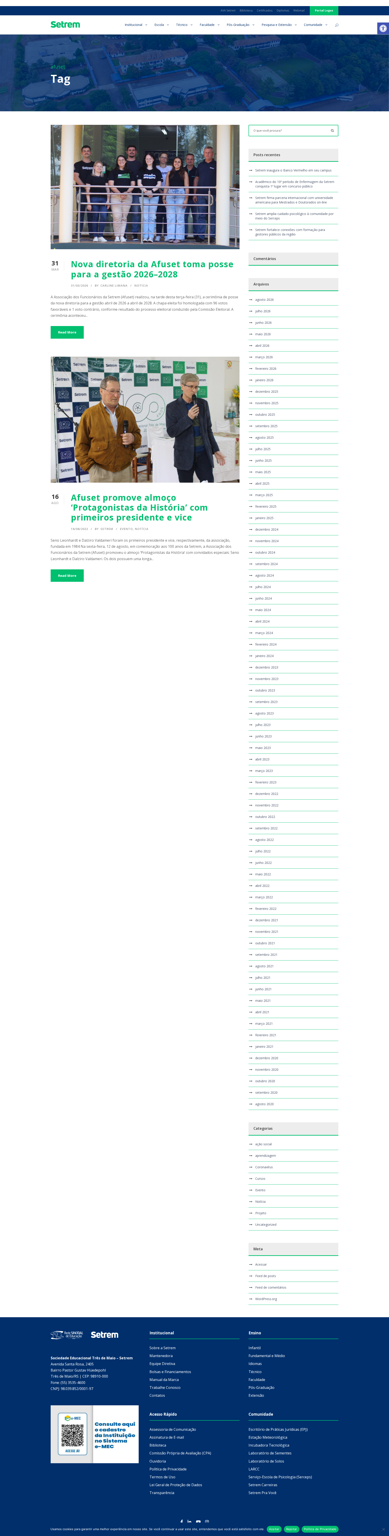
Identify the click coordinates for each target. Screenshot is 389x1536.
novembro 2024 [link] (266, 541)
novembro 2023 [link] (266, 679)
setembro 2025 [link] (266, 426)
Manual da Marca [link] (164, 1379)
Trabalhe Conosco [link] (165, 1387)
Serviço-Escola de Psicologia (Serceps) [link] (280, 1476)
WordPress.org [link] (266, 1299)
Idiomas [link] (255, 1363)
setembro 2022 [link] (266, 828)
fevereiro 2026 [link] (265, 368)
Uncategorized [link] (265, 1224)
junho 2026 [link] (263, 322)
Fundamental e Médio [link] (267, 1355)
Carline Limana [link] (114, 285)
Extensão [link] (256, 1395)
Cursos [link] (260, 1178)
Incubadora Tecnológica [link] (269, 1445)
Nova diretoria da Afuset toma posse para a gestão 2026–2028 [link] (152, 269)
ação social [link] (263, 1144)
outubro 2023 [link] (265, 690)
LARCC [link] (254, 1469)
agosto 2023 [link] (264, 713)
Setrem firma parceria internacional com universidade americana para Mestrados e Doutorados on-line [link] (294, 200)
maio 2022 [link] (263, 874)
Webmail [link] (299, 10)
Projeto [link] (260, 1213)
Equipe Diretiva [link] (162, 1363)
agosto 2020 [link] (264, 1104)
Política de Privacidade (320, 1529)
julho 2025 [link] (263, 449)
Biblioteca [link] (246, 10)
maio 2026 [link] (263, 334)
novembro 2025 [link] (266, 403)
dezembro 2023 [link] (266, 667)
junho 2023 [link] (263, 736)
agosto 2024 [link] (264, 575)
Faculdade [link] (207, 25)
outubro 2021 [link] (265, 943)
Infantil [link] (255, 1347)
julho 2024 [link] (263, 587)
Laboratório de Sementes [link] (270, 1453)
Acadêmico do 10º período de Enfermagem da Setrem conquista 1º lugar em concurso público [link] (294, 184)
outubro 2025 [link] (265, 414)
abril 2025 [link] (262, 483)
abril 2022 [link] (262, 885)
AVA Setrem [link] (228, 10)
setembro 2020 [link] (266, 1092)
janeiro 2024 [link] (264, 656)
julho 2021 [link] (263, 977)
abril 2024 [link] (262, 621)
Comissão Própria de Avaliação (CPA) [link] (180, 1453)
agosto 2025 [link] (264, 437)
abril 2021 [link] (262, 1012)
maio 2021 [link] (263, 1000)
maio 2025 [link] (263, 472)
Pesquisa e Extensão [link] (277, 25)
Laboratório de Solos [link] (266, 1461)
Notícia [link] (141, 285)
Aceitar (274, 1529)
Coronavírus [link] (264, 1167)
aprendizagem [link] (265, 1155)
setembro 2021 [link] (266, 954)
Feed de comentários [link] (270, 1287)
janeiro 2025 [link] (264, 518)
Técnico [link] (182, 25)
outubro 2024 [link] (265, 552)
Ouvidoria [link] (157, 1461)
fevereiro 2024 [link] (265, 644)
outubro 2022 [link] (265, 817)
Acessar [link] (261, 1264)
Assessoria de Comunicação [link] (172, 1429)
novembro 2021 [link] (266, 931)
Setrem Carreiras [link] (263, 1484)
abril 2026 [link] (262, 345)
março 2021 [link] (264, 1023)
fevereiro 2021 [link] (265, 1035)
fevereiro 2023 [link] (265, 782)
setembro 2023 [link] (266, 702)
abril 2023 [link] (262, 759)
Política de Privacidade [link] (168, 1469)
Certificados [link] (264, 10)
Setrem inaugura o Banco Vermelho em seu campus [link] (293, 170)
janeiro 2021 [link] (264, 1046)
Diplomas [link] (283, 10)
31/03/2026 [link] (79, 285)
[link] (383, 28)
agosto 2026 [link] (264, 299)
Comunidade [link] (313, 25)
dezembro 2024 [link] (266, 529)
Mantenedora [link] (161, 1355)
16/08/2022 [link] (79, 529)
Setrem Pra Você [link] (262, 1492)
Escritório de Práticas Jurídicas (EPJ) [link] (278, 1429)
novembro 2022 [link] (266, 805)
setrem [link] (106, 529)
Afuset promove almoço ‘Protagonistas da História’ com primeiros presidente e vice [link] (139, 507)
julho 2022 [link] (263, 851)
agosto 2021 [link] (264, 966)
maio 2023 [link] (263, 748)
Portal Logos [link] (324, 10)
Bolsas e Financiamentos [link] (170, 1371)
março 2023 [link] (264, 771)
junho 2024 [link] (263, 598)
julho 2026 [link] (263, 311)
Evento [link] (126, 529)
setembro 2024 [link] (266, 564)
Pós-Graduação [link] (238, 25)
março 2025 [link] (264, 495)
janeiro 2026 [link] (264, 380)
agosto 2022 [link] (264, 840)
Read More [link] (67, 332)
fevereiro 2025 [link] (265, 506)
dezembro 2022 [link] (266, 794)
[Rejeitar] (383, 1529)
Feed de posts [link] (265, 1276)
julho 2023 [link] (263, 725)
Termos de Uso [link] (162, 1476)
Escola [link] (159, 25)
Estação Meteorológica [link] (268, 1437)
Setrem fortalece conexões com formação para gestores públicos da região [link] (290, 232)
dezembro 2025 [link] (266, 391)
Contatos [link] (157, 1395)
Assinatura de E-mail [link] (166, 1437)
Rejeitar (291, 1529)
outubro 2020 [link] (265, 1081)
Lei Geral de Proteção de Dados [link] (175, 1484)
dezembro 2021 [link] (266, 920)
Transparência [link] (161, 1492)
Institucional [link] (133, 25)
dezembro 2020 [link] (266, 1058)
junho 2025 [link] (263, 460)
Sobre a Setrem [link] (162, 1347)
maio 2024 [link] (263, 610)
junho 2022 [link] (263, 862)
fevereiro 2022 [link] (265, 908)
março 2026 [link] (264, 357)
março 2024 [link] (264, 633)
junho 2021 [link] (263, 989)
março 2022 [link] (264, 897)
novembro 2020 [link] (266, 1069)
